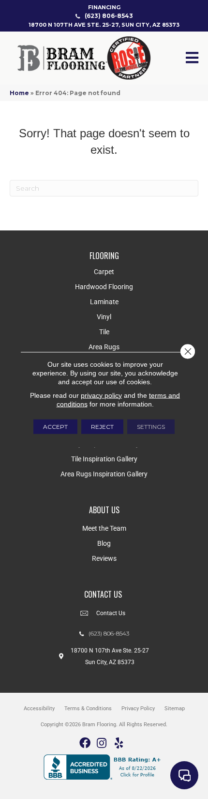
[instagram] (101, 743)
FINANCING (104, 7)
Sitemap (174, 708)
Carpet (104, 272)
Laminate (104, 302)
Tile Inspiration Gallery (104, 459)
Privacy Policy (138, 708)
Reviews (104, 558)
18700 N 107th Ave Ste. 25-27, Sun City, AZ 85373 (104, 24)
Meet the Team (104, 528)
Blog (104, 543)
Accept (55, 426)
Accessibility (39, 708)
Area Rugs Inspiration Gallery (104, 474)
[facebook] (84, 743)
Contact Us (110, 613)
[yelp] (119, 743)
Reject (102, 426)
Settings (151, 426)
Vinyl (104, 317)
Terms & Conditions (88, 708)
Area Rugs (104, 347)
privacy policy (101, 395)
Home (19, 93)
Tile (104, 332)
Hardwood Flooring (104, 287)
